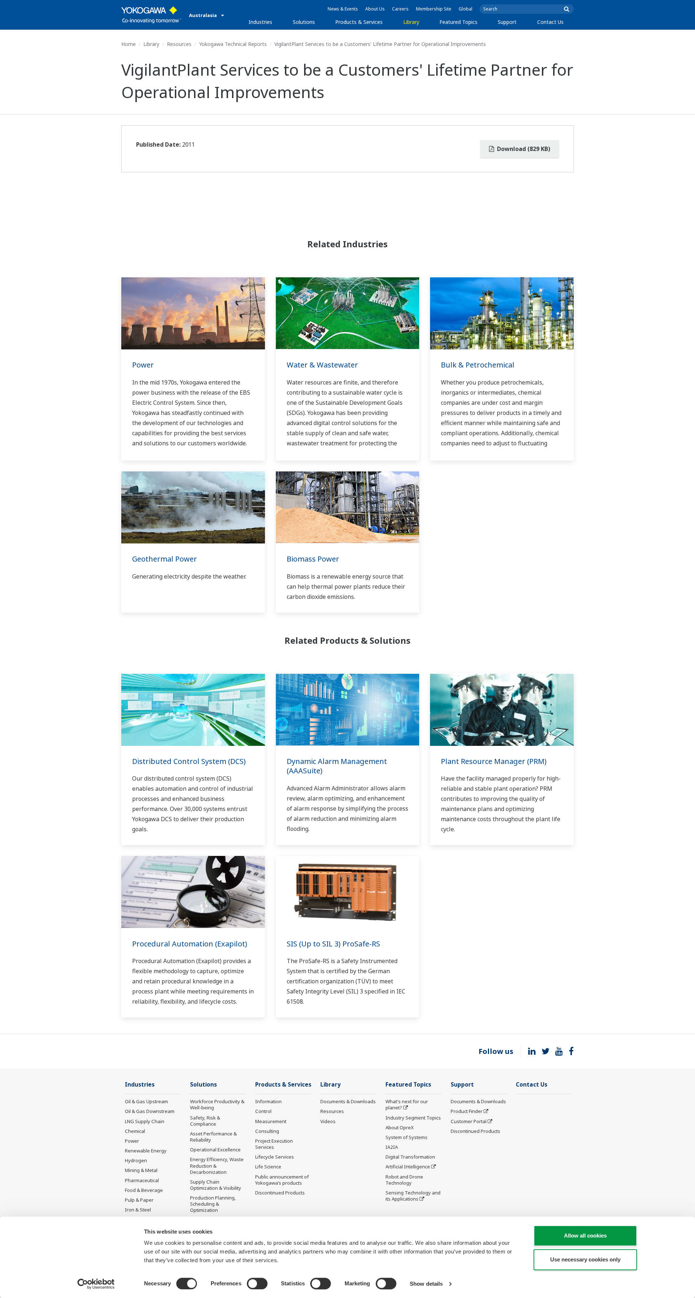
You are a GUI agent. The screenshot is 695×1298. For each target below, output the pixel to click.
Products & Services (359, 21)
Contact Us (550, 21)
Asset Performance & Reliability (213, 1136)
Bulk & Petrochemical (477, 365)
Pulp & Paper (139, 1200)
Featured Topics (458, 21)
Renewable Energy (146, 1150)
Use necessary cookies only (585, 1259)
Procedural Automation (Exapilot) (189, 944)
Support (507, 21)
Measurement (270, 1121)
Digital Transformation (410, 1157)
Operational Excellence (215, 1149)
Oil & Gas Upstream (146, 1101)
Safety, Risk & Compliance (205, 1120)
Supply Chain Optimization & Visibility (215, 1185)
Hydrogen (136, 1160)
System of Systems (406, 1137)
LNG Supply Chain (144, 1121)
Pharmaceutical (142, 1180)
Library (411, 21)
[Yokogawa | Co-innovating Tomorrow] (151, 15)
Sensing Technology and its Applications (413, 1195)
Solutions (304, 21)
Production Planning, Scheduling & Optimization (213, 1203)
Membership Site (433, 9)
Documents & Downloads (348, 1101)
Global (465, 9)
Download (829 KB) (523, 149)
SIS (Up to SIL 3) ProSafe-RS (333, 944)
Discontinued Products (280, 1192)
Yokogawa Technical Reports (233, 44)
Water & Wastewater (322, 365)
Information (268, 1101)
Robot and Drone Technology (404, 1179)
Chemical (135, 1131)
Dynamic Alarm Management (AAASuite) (337, 766)
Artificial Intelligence (408, 1166)
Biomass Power (313, 559)
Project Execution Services (274, 1144)
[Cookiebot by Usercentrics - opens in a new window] (96, 1283)
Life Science (268, 1166)
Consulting (267, 1131)
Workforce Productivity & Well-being (217, 1104)
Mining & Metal (141, 1170)
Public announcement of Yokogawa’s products (282, 1179)
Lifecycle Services (274, 1157)
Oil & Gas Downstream (149, 1111)
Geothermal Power (164, 559)
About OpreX (400, 1127)
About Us (375, 9)
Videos (328, 1121)
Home (128, 44)
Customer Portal (468, 1121)
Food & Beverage (144, 1190)
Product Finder (467, 1111)
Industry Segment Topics (413, 1117)
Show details (426, 1284)
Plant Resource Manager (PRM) (494, 761)
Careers (400, 9)
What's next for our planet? (407, 1104)
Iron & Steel (138, 1209)
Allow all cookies (585, 1235)
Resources (179, 44)
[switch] (257, 1283)
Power (143, 365)
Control (263, 1111)
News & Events (343, 9)
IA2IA (392, 1147)
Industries (260, 21)
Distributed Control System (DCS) (189, 761)
